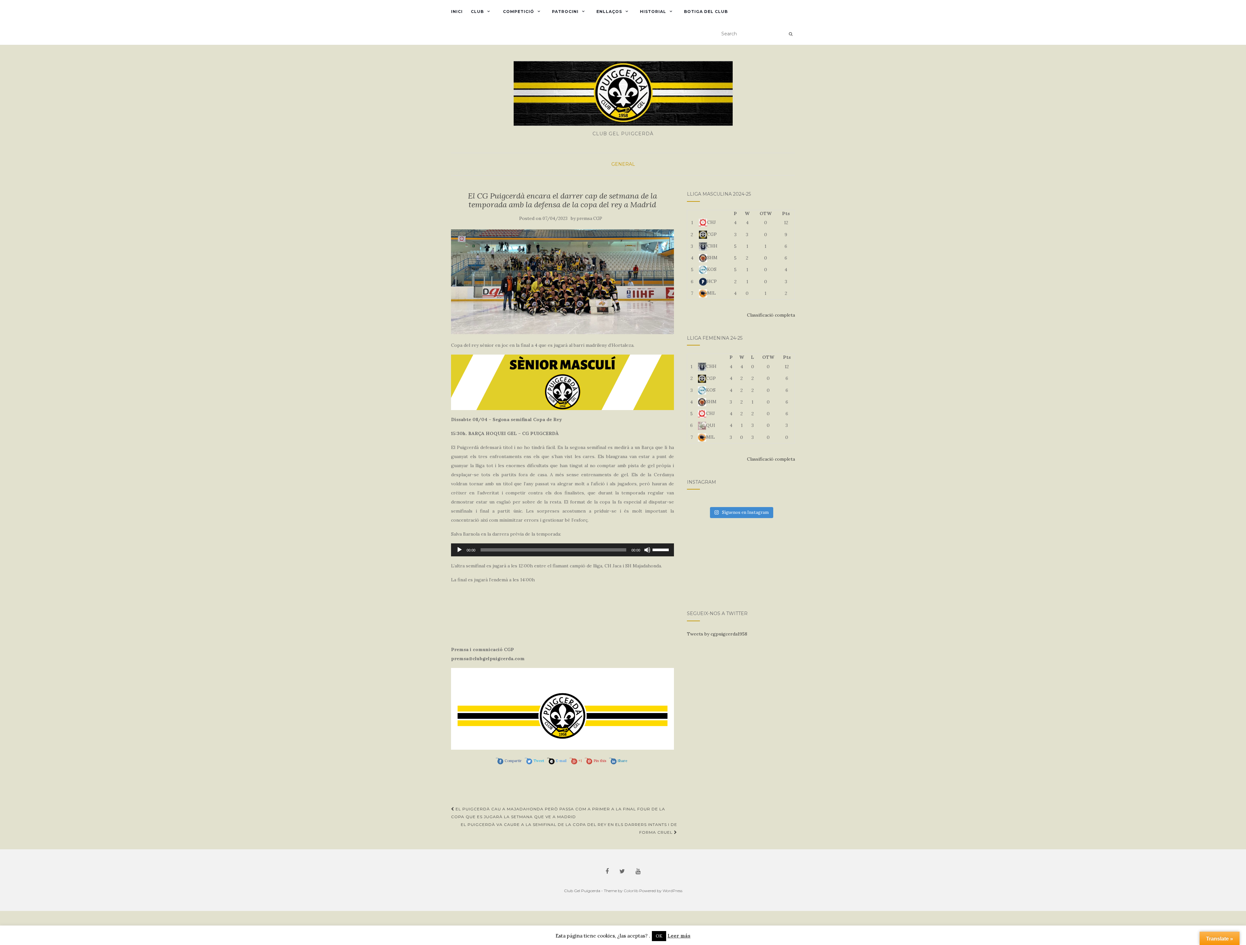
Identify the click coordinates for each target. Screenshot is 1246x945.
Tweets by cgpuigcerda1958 (717, 634)
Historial (653, 11)
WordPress (672, 890)
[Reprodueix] (459, 550)
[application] (562, 549)
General (623, 164)
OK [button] (659, 936)
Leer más (678, 936)
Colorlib (631, 890)
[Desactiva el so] (647, 550)
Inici (457, 11)
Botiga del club (706, 11)
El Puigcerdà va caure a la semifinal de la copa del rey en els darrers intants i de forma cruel (569, 828)
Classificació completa (771, 315)
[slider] (662, 549)
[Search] (790, 34)
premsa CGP (589, 218)
